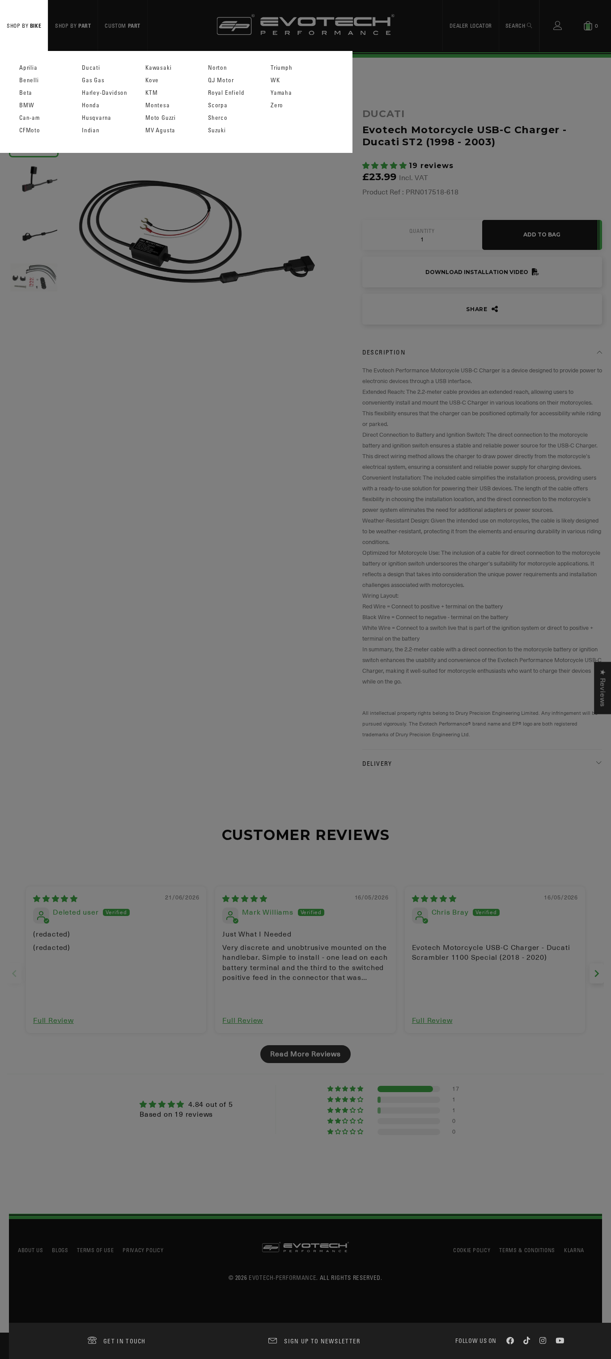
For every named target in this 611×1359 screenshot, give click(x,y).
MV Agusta (160, 130)
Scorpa (218, 105)
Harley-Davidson (104, 92)
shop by (24, 25)
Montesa (157, 105)
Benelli (29, 80)
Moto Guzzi (160, 117)
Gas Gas (93, 80)
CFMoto (29, 130)
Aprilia (28, 67)
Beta (25, 92)
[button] (385, 165)
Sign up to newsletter (322, 1341)
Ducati (91, 67)
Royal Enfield (226, 92)
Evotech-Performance (282, 1277)
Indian (91, 130)
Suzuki (217, 130)
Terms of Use (95, 1249)
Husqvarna (96, 117)
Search (516, 25)
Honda (91, 105)
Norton (217, 67)
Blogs (60, 1249)
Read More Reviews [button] (305, 1054)
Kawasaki (158, 67)
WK (275, 80)
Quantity (421, 231)
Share (477, 309)
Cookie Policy (471, 1249)
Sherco (218, 117)
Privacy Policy (143, 1249)
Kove (152, 80)
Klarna (574, 1249)
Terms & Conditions (527, 1249)
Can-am (29, 117)
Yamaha (281, 92)
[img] (55, 899)
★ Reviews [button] (602, 688)
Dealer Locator (471, 25)
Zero (277, 105)
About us (30, 1249)
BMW (26, 105)
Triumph (282, 67)
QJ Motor (220, 80)
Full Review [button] (53, 1020)
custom (122, 25)
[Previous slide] (14, 973)
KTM (151, 92)
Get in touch (124, 1341)
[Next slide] (597, 973)
